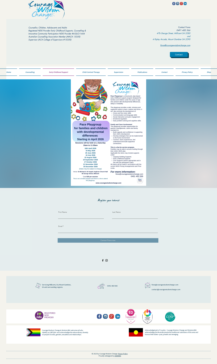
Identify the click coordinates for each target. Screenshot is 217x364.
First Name (62, 212)
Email (60, 226)
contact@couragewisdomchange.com (166, 289)
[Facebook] (173, 3)
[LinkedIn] (185, 3)
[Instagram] (177, 3)
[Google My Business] (181, 3)
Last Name (116, 212)
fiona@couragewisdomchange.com (165, 284)
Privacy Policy (123, 354)
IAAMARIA (118, 356)
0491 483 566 (183, 30)
